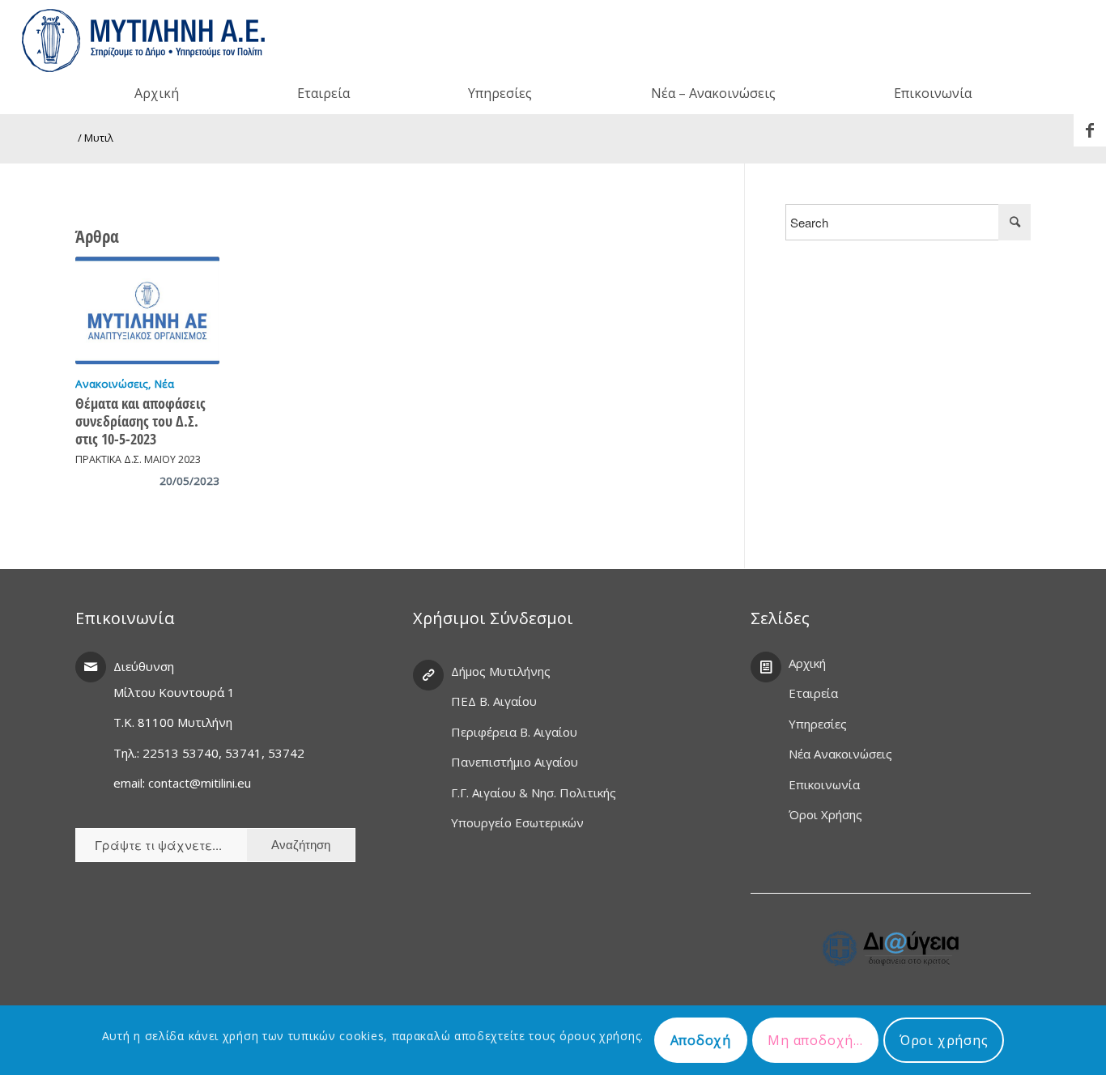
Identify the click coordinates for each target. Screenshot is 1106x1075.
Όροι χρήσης (944, 1040)
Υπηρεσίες (818, 724)
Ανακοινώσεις (111, 383)
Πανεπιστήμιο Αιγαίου (514, 762)
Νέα (164, 383)
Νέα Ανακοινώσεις (840, 754)
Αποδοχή (701, 1040)
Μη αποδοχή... (815, 1040)
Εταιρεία (813, 693)
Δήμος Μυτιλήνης (501, 671)
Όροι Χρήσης (825, 814)
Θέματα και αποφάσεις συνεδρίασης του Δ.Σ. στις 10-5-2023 (140, 420)
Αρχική (807, 663)
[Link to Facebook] (1090, 130)
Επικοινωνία (824, 784)
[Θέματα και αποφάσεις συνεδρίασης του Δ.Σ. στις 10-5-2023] (147, 311)
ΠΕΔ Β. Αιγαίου (494, 701)
